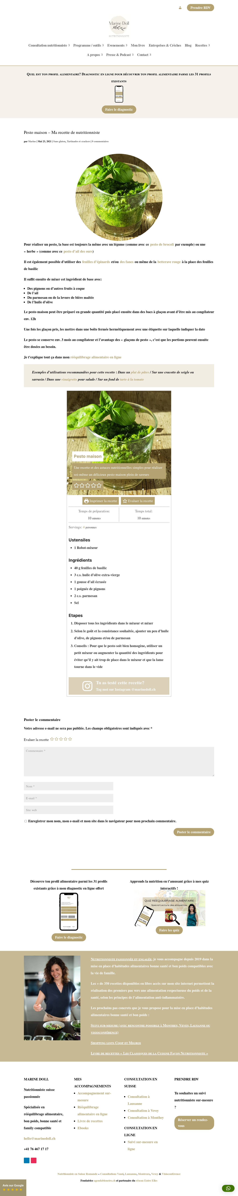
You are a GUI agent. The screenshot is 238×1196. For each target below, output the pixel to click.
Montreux (144, 1174)
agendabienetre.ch (105, 1180)
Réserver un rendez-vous (193, 1122)
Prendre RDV (200, 7)
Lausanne (131, 1174)
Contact (142, 54)
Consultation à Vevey (143, 1110)
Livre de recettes (90, 1120)
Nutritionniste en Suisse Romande (77, 1174)
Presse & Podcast (118, 54)
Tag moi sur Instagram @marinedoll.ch (126, 689)
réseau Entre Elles (146, 1180)
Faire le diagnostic (119, 109)
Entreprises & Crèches (165, 45)
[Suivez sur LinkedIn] (26, 1160)
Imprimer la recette (103, 500)
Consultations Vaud (112, 1174)
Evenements (115, 45)
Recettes (201, 45)
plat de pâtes (140, 372)
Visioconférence (171, 1174)
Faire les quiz (169, 930)
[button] (76, 485)
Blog (188, 45)
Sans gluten (59, 141)
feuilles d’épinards (96, 261)
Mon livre (138, 45)
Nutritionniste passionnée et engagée (121, 959)
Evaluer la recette (140, 500)
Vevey (154, 1174)
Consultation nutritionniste (47, 45)
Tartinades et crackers (78, 141)
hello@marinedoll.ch (39, 1138)
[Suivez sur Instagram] (33, 1160)
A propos (93, 54)
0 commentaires (100, 141)
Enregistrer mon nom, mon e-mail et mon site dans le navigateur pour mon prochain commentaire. (102, 820)
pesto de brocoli (162, 244)
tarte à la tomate (132, 379)
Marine (32, 141)
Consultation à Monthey (146, 1117)
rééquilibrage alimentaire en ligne (95, 357)
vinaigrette (69, 379)
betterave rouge (169, 261)
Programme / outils (87, 45)
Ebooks (83, 1127)
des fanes (126, 261)
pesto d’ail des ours (78, 251)
